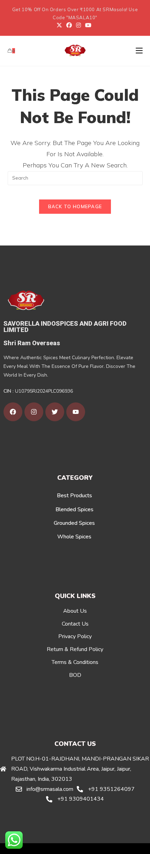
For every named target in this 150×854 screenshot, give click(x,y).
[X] (60, 25)
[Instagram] (78, 25)
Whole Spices (74, 537)
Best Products (74, 495)
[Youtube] (88, 25)
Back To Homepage (75, 206)
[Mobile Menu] (139, 50)
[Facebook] (69, 25)
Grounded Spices (74, 523)
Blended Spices (74, 509)
